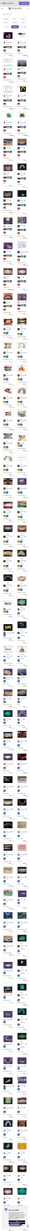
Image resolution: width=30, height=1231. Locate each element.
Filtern (15, 27)
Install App (24, 3)
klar (25, 27)
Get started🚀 (16, 1224)
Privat (6, 26)
